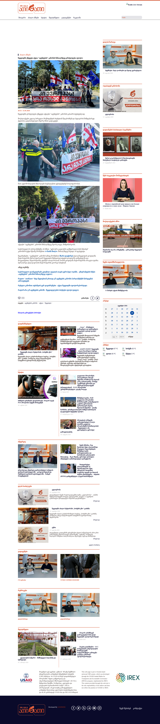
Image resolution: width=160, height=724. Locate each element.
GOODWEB (61, 707)
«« (106, 306)
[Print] (19, 298)
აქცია (41, 303)
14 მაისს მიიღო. (51, 251)
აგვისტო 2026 (122, 306)
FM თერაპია (22, 580)
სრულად (96, 501)
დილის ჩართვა (23, 619)
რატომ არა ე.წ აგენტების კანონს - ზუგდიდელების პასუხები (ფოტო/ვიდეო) (48, 290)
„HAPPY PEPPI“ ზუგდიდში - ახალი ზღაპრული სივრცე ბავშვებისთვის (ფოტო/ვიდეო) (88, 351)
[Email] (23, 298)
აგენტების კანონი (31, 303)
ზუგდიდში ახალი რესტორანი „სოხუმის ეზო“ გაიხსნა (71, 508)
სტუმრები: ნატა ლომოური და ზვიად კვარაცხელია (123, 70)
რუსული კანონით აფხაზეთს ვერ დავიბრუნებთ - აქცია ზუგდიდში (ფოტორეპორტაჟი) (52, 285)
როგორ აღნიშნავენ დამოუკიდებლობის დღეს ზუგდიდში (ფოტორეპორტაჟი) (88, 635)
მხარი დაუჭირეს (66, 256)
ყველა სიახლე (94, 545)
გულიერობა (56, 490)
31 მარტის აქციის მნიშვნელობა (116, 290)
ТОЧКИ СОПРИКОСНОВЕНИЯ (69, 580)
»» (138, 306)
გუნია (54, 527)
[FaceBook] (96, 64)
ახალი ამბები (25, 55)
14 (122, 325)
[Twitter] (97, 298)
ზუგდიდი (48, 303)
